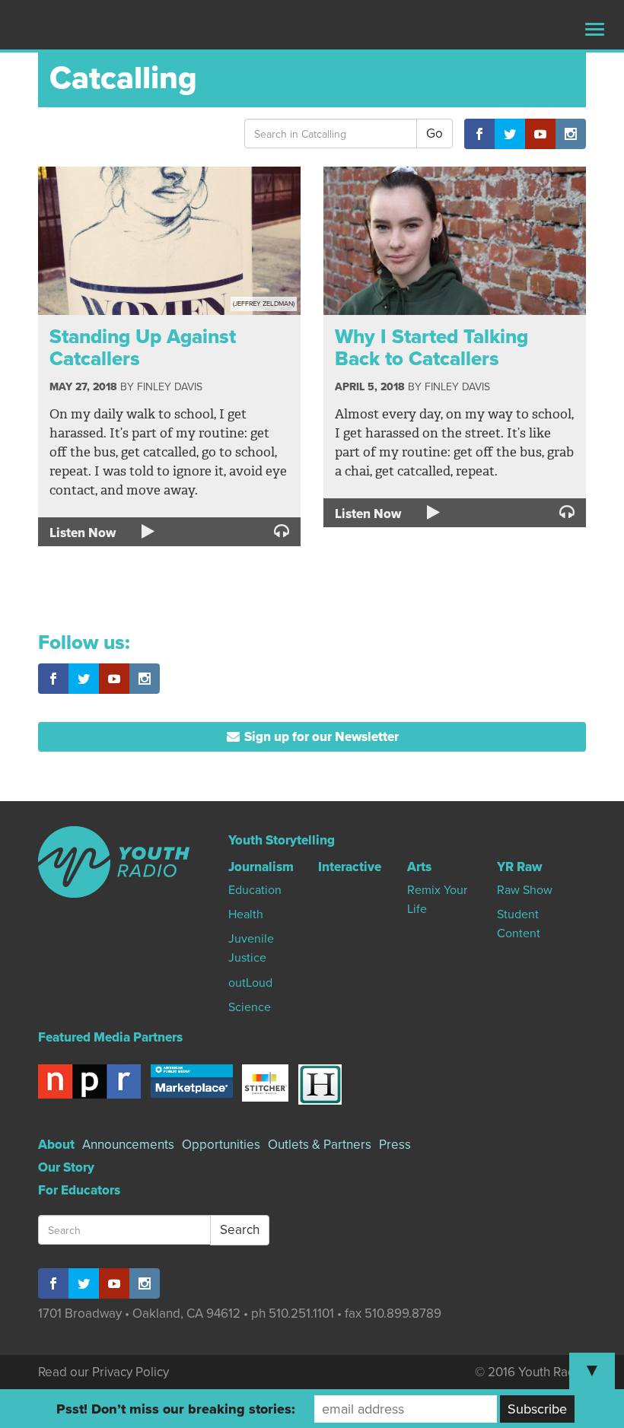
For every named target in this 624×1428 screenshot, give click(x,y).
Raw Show (524, 890)
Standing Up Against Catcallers (142, 348)
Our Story (66, 1167)
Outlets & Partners (319, 1145)
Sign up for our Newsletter (320, 737)
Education (255, 890)
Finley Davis (169, 386)
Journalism (261, 867)
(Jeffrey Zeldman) (263, 304)
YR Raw (519, 867)
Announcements (128, 1145)
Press (395, 1145)
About (56, 1145)
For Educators (79, 1190)
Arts (419, 867)
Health (245, 914)
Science (249, 1007)
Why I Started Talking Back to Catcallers (431, 348)
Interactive (349, 867)
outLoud (250, 983)
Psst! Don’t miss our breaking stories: (175, 1409)
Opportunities (221, 1145)
